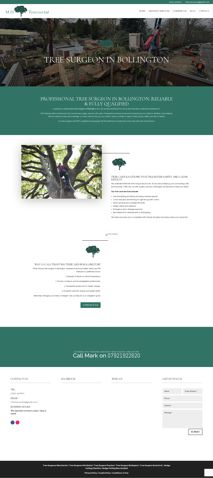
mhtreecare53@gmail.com (24, 402)
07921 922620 (175, 2)
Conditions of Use (120, 473)
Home (142, 11)
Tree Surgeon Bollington (127, 465)
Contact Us (90, 305)
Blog (193, 11)
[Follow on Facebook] (13, 422)
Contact (204, 11)
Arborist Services (158, 11)
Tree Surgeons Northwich (81, 465)
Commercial (180, 11)
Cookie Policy (104, 473)
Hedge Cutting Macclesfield (115, 468)
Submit (195, 431)
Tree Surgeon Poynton (104, 465)
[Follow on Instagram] (17, 422)
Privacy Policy (91, 473)
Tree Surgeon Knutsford (151, 465)
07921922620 (123, 355)
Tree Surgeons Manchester (55, 465)
